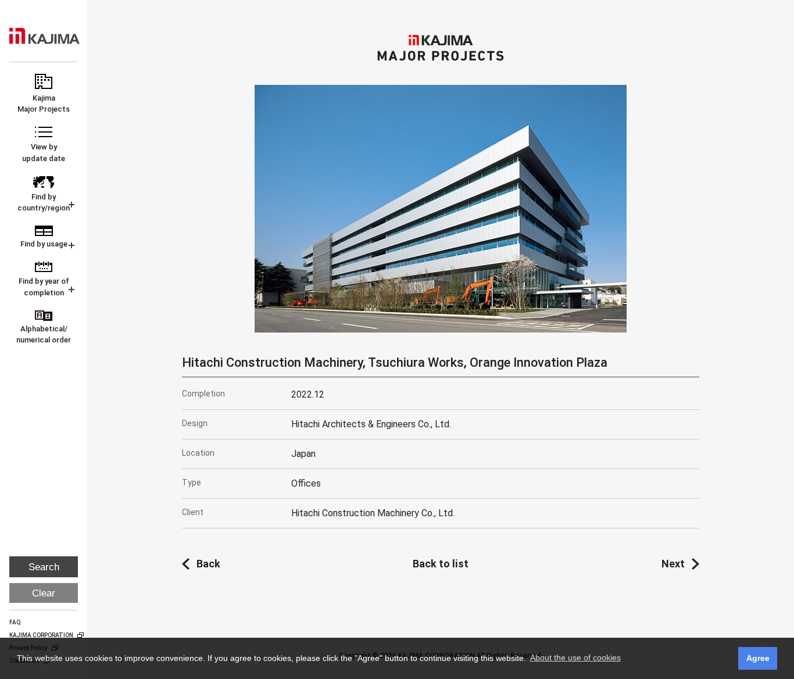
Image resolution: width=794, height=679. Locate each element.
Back (208, 564)
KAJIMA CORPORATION (44, 36)
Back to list (440, 564)
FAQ (15, 622)
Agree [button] (758, 658)
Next (673, 564)
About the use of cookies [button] (575, 657)
